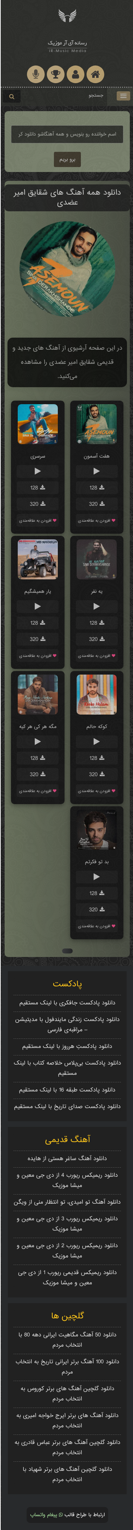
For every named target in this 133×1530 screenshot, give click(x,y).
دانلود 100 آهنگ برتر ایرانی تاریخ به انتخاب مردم (66, 1367)
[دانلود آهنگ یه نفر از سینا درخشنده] (96, 578)
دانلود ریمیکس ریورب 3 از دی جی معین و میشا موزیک (66, 1224)
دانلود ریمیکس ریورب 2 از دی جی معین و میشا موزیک (66, 1251)
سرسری (37, 456)
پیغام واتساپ (43, 1515)
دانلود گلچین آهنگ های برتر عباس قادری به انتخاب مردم (67, 1448)
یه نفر (96, 591)
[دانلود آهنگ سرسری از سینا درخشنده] (37, 443)
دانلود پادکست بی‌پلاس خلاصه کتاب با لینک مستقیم (66, 1068)
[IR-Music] (66, 45)
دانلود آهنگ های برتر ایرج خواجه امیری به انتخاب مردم (67, 1421)
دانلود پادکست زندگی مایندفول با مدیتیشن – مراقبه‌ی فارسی (67, 1025)
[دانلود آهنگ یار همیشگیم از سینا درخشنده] (37, 578)
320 (93, 504)
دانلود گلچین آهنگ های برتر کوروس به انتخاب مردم (66, 1394)
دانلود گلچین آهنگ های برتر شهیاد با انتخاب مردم (66, 1475)
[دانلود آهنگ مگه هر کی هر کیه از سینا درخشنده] (37, 713)
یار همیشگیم (37, 591)
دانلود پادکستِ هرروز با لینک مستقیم (66, 1047)
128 (94, 488)
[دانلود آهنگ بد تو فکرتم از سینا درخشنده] (96, 848)
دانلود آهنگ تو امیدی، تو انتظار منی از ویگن (66, 1202)
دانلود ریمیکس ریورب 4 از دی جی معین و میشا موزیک (66, 1180)
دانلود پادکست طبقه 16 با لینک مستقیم (66, 1090)
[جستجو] (11, 96)
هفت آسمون (96, 456)
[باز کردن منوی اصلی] (122, 96)
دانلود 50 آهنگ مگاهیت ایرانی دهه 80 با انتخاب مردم (67, 1340)
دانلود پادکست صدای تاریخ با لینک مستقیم (66, 1107)
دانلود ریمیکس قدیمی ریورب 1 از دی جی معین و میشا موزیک (66, 1278)
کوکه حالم (96, 726)
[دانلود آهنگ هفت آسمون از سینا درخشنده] (96, 443)
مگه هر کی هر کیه (37, 726)
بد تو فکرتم (96, 862)
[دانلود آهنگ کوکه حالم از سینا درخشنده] (96, 713)
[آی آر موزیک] (66, 15)
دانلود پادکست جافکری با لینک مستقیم (67, 1003)
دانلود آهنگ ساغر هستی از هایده (66, 1159)
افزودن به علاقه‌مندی (94, 520)
